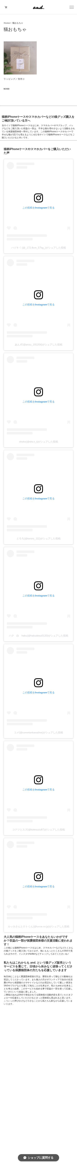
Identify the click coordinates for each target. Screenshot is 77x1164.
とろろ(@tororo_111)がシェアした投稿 (38, 538)
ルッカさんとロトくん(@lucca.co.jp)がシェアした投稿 (38, 926)
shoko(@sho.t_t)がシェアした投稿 (38, 441)
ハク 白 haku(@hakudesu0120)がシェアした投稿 (38, 635)
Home (7, 23)
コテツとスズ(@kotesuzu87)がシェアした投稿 (38, 829)
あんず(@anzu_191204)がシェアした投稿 (38, 344)
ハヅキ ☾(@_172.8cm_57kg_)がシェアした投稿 (38, 247)
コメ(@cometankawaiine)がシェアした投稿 (38, 732)
